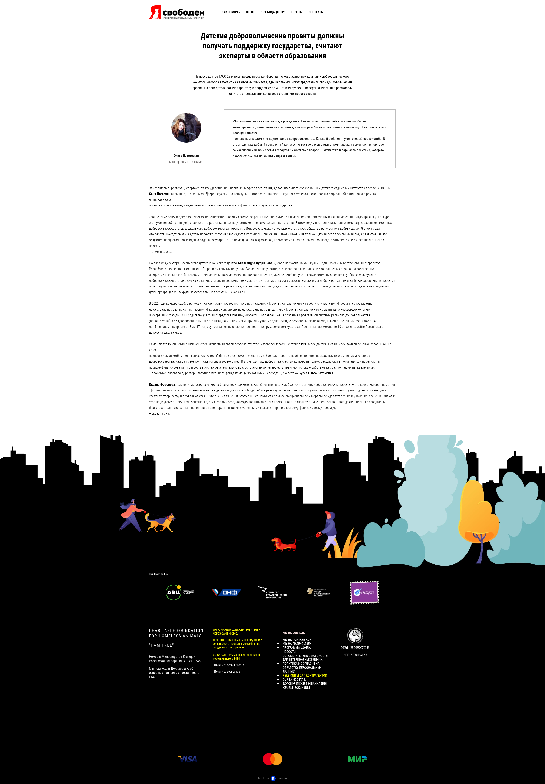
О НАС (250, 12)
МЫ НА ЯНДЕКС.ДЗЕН (297, 644)
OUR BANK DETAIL (294, 680)
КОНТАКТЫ (316, 12)
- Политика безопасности (228, 665)
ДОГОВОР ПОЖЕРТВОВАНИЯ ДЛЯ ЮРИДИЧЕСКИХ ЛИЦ (305, 686)
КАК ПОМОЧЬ (231, 12)
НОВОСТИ (289, 652)
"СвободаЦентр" (273, 12)
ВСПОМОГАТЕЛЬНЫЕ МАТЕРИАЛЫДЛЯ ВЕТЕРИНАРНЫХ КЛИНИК (305, 658)
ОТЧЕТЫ (296, 12)
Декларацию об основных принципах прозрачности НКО (174, 672)
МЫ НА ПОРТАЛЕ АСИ (297, 640)
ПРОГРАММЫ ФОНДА (297, 648)
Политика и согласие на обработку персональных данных (302, 668)
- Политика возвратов (226, 671)
